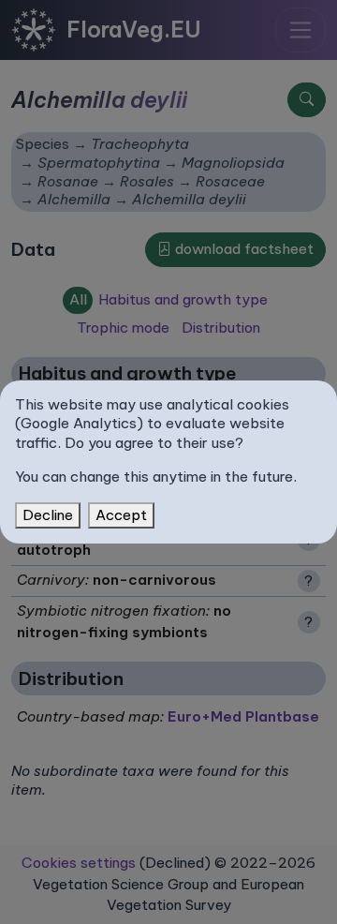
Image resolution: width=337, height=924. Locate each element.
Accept (121, 515)
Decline (47, 515)
